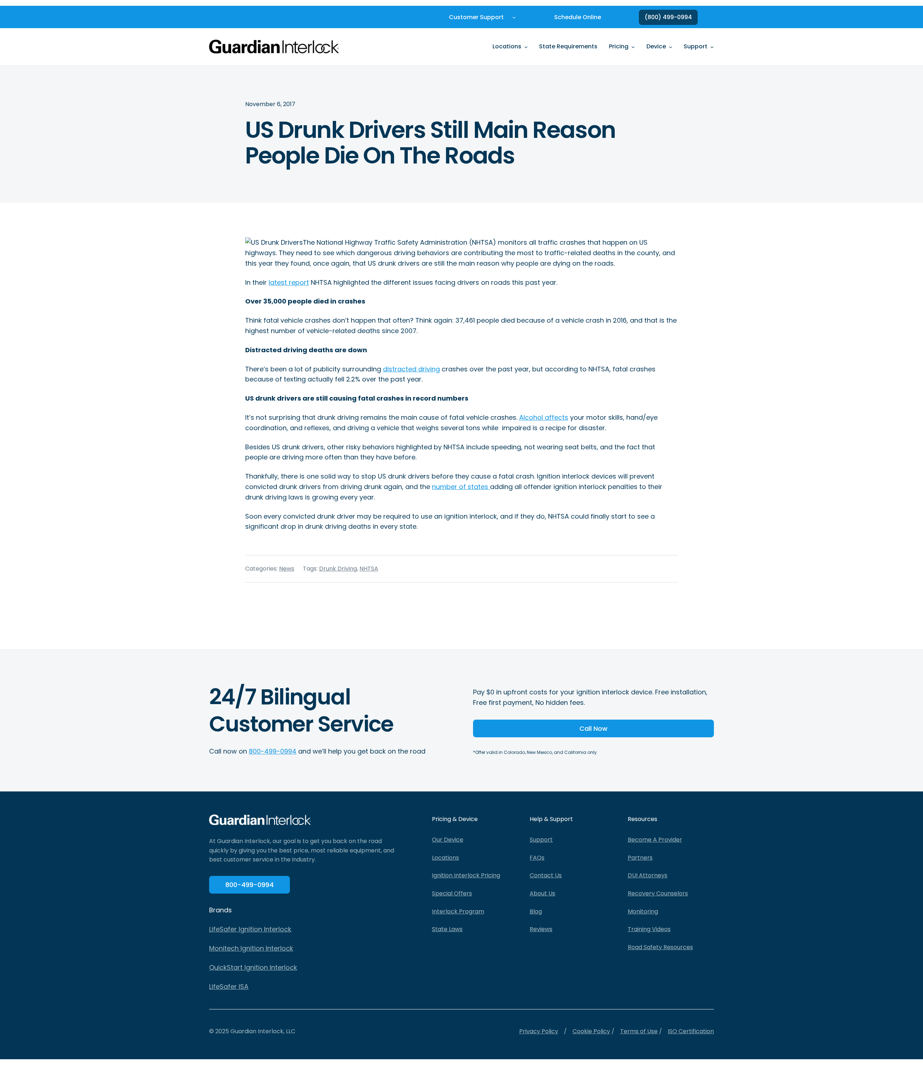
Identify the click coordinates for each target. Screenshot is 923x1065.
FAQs (537, 858)
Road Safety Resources (660, 947)
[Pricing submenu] (633, 46)
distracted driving (411, 369)
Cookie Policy (591, 1031)
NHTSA (368, 568)
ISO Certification (691, 1031)
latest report (289, 282)
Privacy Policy (538, 1031)
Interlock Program (458, 911)
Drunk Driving (338, 568)
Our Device (447, 839)
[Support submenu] (712, 46)
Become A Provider (655, 839)
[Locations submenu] (526, 46)
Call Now (593, 728)
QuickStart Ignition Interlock (253, 967)
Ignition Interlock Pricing (466, 875)
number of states (461, 486)
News (286, 568)
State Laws (447, 929)
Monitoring (643, 911)
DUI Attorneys (647, 875)
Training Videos (649, 929)
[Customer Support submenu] (514, 17)
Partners (640, 858)
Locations (445, 858)
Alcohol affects (543, 417)
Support (541, 839)
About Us (542, 893)
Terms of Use (639, 1031)
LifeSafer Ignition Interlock (250, 929)
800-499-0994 (272, 751)
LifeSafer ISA (228, 986)
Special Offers (452, 893)
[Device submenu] (670, 46)
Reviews (541, 929)
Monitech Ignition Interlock (251, 948)
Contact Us (546, 875)
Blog (536, 911)
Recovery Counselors (658, 893)
